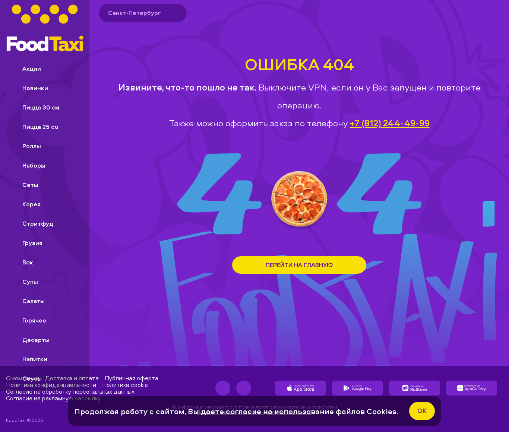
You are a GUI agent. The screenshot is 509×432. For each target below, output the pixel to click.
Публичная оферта (131, 378)
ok (422, 410)
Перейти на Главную (299, 265)
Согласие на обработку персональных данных (70, 391)
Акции (31, 68)
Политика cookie (125, 384)
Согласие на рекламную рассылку (53, 398)
